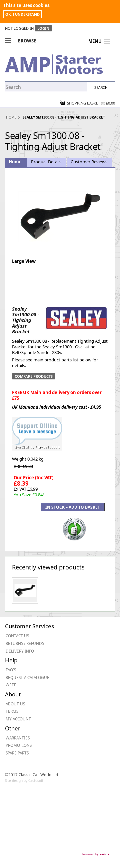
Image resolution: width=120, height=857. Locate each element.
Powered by (95, 854)
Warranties (18, 737)
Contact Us (17, 635)
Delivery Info (20, 651)
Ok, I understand (22, 14)
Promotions (19, 745)
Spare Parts (17, 752)
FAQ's (11, 669)
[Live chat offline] (37, 430)
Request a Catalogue (27, 677)
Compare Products (34, 376)
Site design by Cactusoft (24, 780)
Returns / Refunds (25, 643)
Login (43, 28)
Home (11, 117)
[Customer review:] (74, 528)
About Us (15, 703)
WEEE (11, 684)
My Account (18, 718)
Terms (12, 711)
